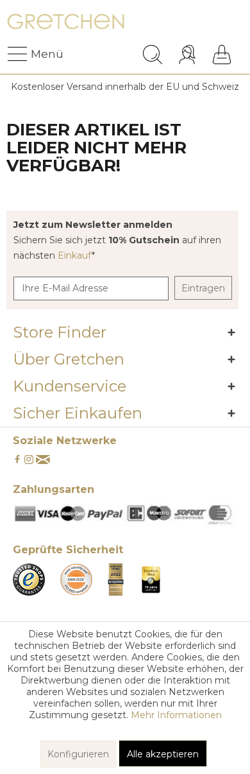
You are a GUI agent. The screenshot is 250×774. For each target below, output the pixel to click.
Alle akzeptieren (163, 754)
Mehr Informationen (176, 715)
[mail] (43, 460)
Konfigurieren (78, 754)
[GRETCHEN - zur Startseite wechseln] (65, 24)
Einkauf (75, 255)
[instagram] (28, 460)
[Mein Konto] (189, 54)
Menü (34, 53)
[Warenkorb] (221, 54)
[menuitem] (18, 54)
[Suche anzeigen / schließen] (152, 54)
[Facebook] (17, 460)
